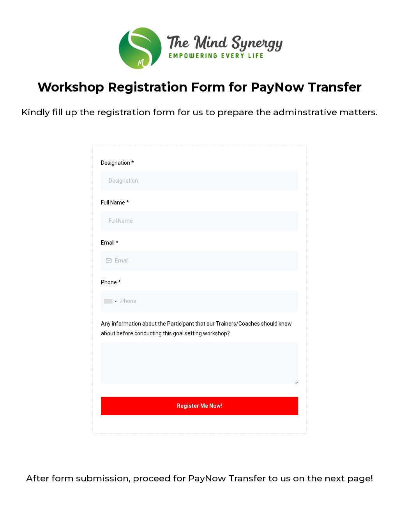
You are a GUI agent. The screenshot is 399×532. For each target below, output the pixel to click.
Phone (111, 282)
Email (109, 243)
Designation (117, 163)
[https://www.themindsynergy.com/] (199, 48)
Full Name (115, 202)
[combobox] (110, 301)
